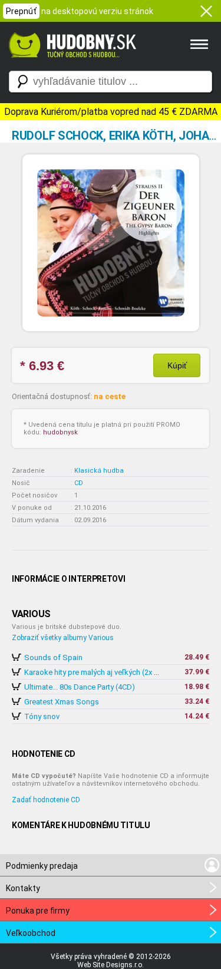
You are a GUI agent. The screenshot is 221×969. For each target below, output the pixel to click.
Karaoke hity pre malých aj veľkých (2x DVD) (98, 672)
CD (78, 483)
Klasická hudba (99, 470)
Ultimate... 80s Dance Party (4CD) (79, 687)
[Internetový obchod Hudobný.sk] (70, 64)
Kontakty (23, 888)
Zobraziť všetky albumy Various (63, 638)
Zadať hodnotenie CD (46, 800)
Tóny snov (42, 716)
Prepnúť (21, 11)
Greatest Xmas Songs (61, 701)
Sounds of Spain (53, 657)
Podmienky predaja (42, 866)
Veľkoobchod (30, 933)
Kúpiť (177, 365)
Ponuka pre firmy (38, 910)
